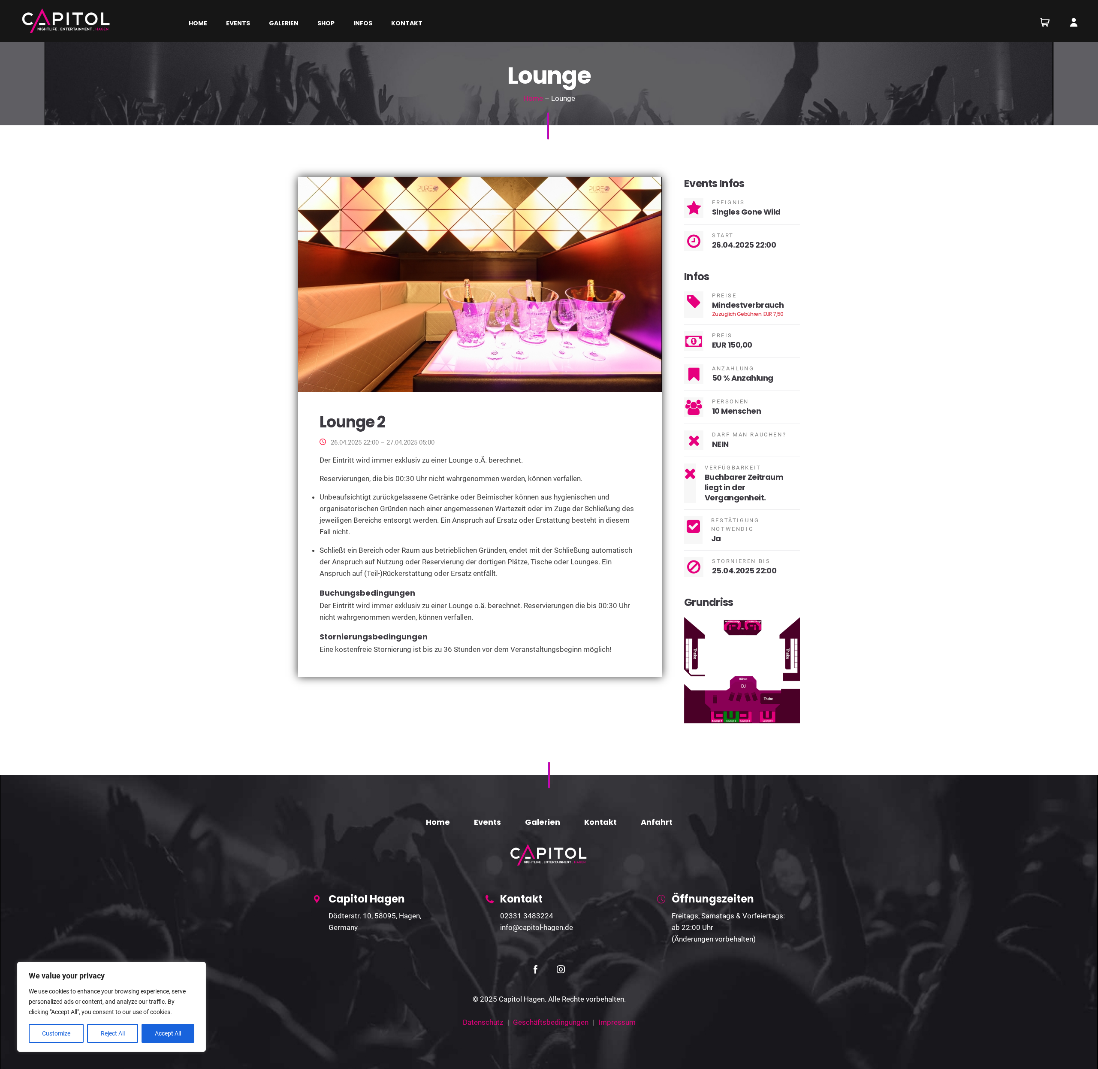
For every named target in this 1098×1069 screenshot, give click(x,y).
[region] (111, 1007)
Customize (56, 1033)
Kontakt (600, 822)
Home (533, 98)
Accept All (168, 1033)
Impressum (617, 1022)
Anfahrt (657, 822)
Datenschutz (483, 1022)
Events (487, 822)
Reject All (113, 1033)
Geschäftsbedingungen (550, 1022)
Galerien (542, 822)
